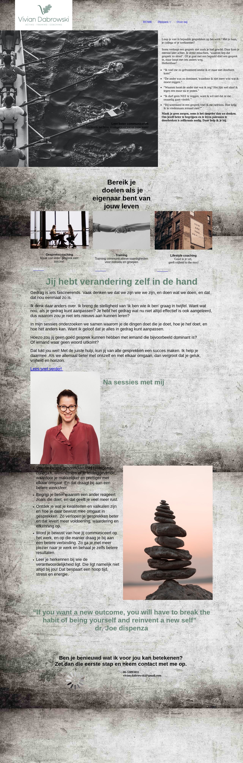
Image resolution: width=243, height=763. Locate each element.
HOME (147, 22)
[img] (43, 15)
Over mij (182, 22)
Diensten (163, 22)
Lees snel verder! (46, 368)
